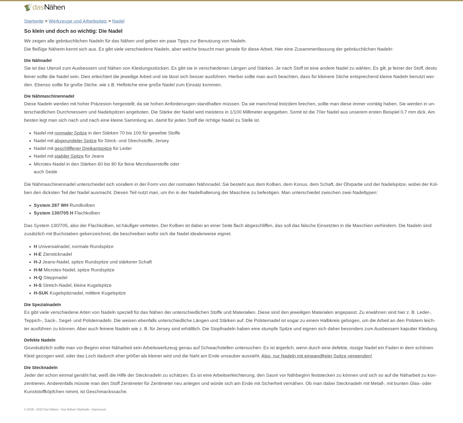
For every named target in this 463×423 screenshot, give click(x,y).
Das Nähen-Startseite (75, 409)
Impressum (99, 409)
